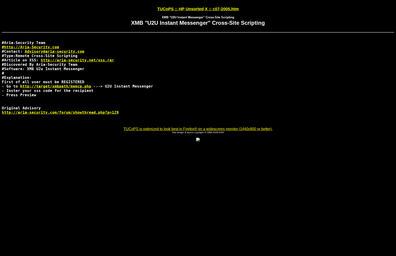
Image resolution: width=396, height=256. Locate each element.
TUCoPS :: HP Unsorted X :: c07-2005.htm (198, 9)
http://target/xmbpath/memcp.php (55, 86)
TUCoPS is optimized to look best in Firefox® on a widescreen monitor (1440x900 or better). (198, 129)
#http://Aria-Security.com (30, 47)
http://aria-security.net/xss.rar (77, 60)
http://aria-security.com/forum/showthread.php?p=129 (60, 112)
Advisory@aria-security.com (54, 51)
